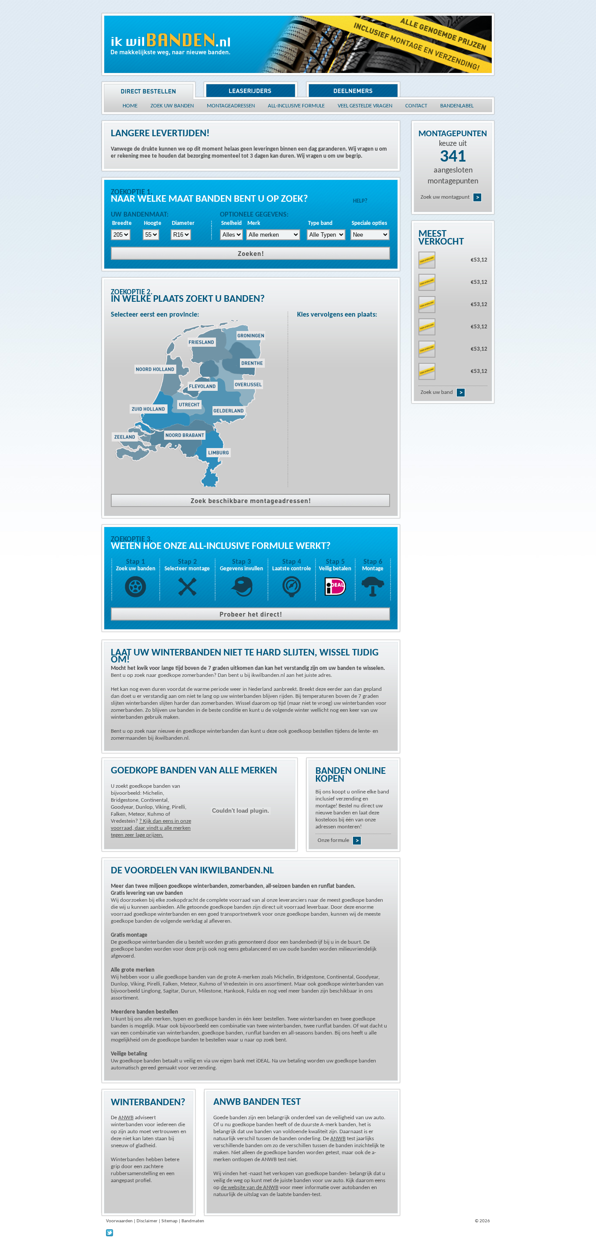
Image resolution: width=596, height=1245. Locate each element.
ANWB (126, 1118)
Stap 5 (335, 562)
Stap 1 (135, 562)
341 (453, 157)
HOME (130, 106)
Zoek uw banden (135, 569)
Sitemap (169, 1221)
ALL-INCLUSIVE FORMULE (296, 106)
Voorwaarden (119, 1221)
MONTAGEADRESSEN (231, 106)
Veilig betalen (335, 569)
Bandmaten (193, 1221)
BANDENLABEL (456, 106)
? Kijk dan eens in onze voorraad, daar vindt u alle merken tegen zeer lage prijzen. (151, 828)
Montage (373, 569)
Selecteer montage (187, 569)
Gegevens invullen (241, 569)
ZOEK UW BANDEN (172, 106)
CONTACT (416, 106)
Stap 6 (372, 562)
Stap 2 (187, 562)
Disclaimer (147, 1221)
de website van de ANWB (249, 1187)
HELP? (360, 201)
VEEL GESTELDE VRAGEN (365, 106)
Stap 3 (241, 562)
